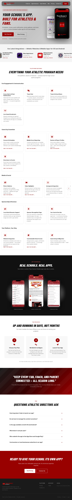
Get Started (7, 34)
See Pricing (30, 470)
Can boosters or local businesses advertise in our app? (26, 442)
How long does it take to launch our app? (22, 413)
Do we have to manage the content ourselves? (24, 419)
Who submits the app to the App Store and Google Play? (26, 436)
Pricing (52, 3)
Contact (64, 497)
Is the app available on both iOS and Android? (23, 424)
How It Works (43, 3)
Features (28, 3)
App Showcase (35, 3)
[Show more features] (68, 188)
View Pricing (20, 34)
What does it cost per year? (18, 430)
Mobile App (5, 57)
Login (65, 3)
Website (30, 57)
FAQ (49, 3)
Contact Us (58, 3)
